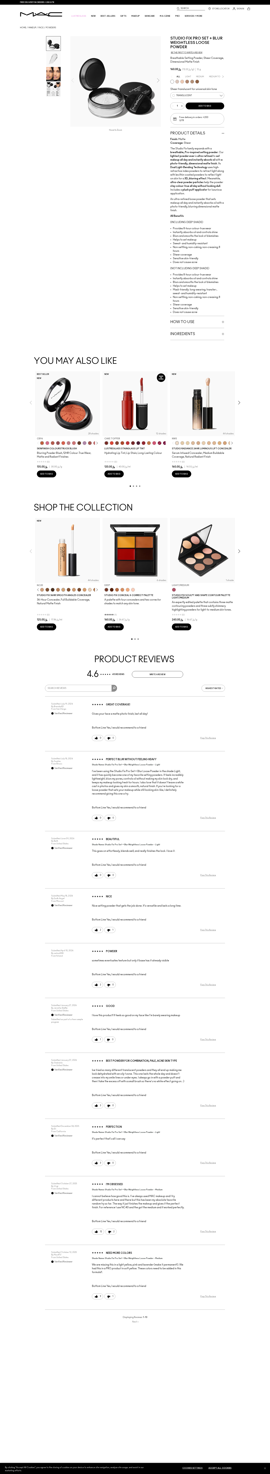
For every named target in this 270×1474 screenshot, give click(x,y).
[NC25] (84, 590)
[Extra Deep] (112, 590)
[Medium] (182, 81)
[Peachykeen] (74, 443)
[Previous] (38, 443)
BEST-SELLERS (108, 16)
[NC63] (53, 590)
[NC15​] (220, 443)
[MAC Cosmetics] (41, 14)
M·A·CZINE (165, 16)
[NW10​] (193, 443)
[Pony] (47, 443)
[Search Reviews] (114, 688)
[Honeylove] (69, 443)
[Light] (177, 81)
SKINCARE (150, 16)
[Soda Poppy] (165, 443)
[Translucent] (172, 81)
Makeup (32, 28)
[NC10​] (182, 443)
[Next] (96, 443)
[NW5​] (177, 443)
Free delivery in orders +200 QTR (37, 2)
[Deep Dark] (197, 81)
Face (41, 28)
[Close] (265, 1468)
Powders (51, 28)
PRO (177, 16)
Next (135, 1322)
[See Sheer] (128, 443)
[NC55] (47, 590)
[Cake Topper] (106, 443)
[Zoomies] (160, 443)
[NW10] (90, 590)
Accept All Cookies (219, 1468)
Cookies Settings (192, 1468)
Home (23, 28)
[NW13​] (209, 443)
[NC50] (69, 590)
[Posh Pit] (117, 443)
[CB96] (42, 443)
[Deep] (106, 590)
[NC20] (63, 590)
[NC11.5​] (204, 443)
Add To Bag (204, 106)
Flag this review (208, 738)
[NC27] (42, 590)
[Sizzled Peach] (122, 443)
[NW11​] (198, 443)
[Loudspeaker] (63, 443)
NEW (93, 16)
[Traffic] (112, 443)
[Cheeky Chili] (53, 443)
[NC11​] (188, 443)
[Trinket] (149, 443)
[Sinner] (58, 443)
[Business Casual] (133, 443)
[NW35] (58, 590)
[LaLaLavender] (84, 443)
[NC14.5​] (214, 443)
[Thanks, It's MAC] (90, 443)
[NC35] (74, 590)
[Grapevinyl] (138, 443)
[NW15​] (225, 443)
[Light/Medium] (174, 590)
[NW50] (79, 590)
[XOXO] (144, 443)
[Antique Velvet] (79, 443)
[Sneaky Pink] (154, 443)
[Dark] (192, 81)
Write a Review (157, 674)
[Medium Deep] (187, 81)
